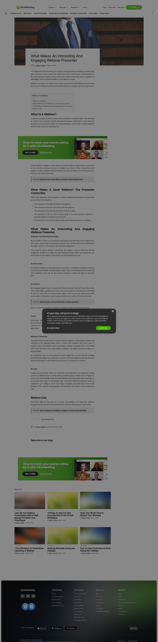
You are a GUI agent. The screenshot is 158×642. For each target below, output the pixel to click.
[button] (53, 328)
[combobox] (113, 311)
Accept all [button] (103, 328)
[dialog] (79, 321)
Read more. (68, 323)
